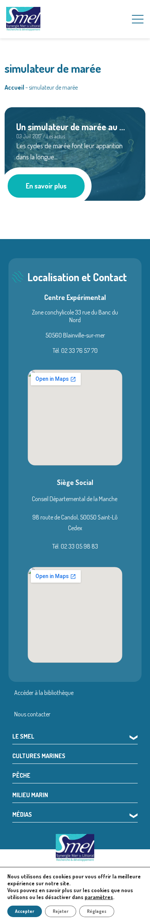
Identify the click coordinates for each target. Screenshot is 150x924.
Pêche (21, 775)
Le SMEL (23, 736)
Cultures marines (38, 756)
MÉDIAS (22, 814)
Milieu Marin (30, 795)
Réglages (97, 911)
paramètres (99, 897)
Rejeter (60, 911)
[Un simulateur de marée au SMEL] (75, 153)
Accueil (14, 87)
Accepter (24, 911)
